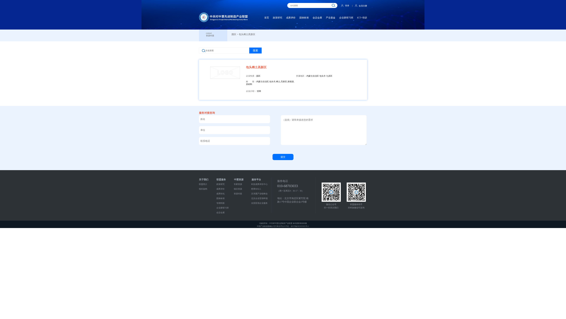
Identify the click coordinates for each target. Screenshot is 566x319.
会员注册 (363, 6)
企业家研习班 (222, 208)
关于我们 (203, 179)
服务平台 (256, 179)
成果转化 (220, 194)
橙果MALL (256, 189)
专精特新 (220, 203)
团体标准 (220, 198)
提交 (283, 157)
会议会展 (220, 212)
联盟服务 (221, 179)
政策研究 (220, 184)
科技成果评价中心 (259, 184)
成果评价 (220, 189)
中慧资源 (238, 179)
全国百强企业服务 (259, 203)
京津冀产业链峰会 (259, 194)
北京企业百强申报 (259, 198)
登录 (347, 6)
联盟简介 (203, 184)
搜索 (255, 50)
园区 (234, 34)
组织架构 (203, 189)
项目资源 (238, 189)
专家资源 (238, 184)
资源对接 (238, 194)
